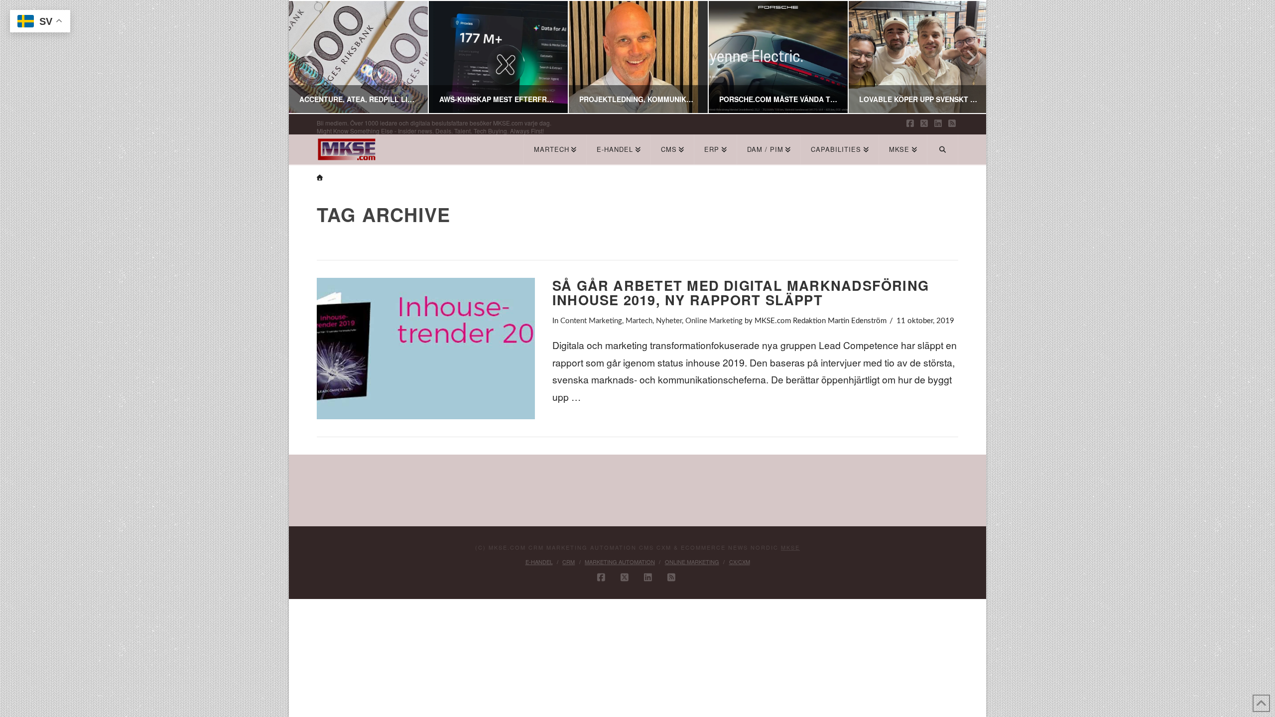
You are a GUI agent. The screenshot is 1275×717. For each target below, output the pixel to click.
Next (965, 57)
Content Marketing (591, 321)
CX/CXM (739, 561)
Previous (309, 57)
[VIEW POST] (426, 349)
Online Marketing (714, 321)
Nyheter (669, 321)
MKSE (790, 547)
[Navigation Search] (942, 149)
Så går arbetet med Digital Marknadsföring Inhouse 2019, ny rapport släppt (740, 292)
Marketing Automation (620, 561)
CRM (568, 561)
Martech (639, 321)
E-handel (539, 561)
